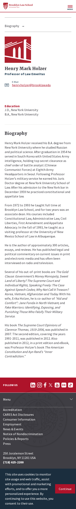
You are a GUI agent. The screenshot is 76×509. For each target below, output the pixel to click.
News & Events (13, 429)
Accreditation (12, 410)
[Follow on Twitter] (50, 385)
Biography (12, 26)
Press (7, 444)
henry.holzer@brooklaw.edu (31, 85)
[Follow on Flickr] (63, 385)
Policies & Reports (16, 439)
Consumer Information (19, 419)
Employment (12, 424)
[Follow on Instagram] (39, 385)
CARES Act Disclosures (18, 414)
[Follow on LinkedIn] (32, 385)
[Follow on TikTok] (70, 385)
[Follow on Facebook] (45, 385)
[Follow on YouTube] (57, 385)
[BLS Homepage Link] (18, 6)
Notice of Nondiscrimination (23, 434)
